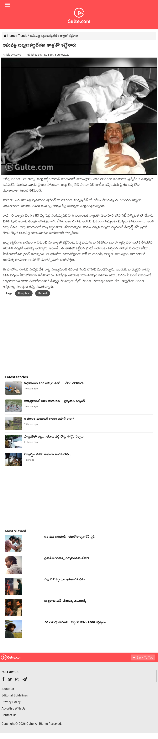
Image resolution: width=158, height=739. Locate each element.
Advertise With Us (13, 708)
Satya (17, 54)
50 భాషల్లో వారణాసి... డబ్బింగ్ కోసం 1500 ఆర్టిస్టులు (76, 623)
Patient (42, 293)
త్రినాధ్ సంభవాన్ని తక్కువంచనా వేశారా (66, 559)
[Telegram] (24, 680)
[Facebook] (3, 680)
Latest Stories (16, 377)
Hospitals (23, 293)
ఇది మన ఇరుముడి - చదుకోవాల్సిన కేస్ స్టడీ (69, 537)
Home (11, 36)
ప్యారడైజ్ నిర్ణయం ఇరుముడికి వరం (64, 580)
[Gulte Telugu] (79, 14)
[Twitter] (10, 680)
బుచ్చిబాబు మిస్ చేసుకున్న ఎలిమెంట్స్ (65, 601)
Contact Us (9, 715)
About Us (8, 689)
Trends (22, 36)
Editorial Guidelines (15, 695)
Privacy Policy (11, 702)
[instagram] (17, 680)
